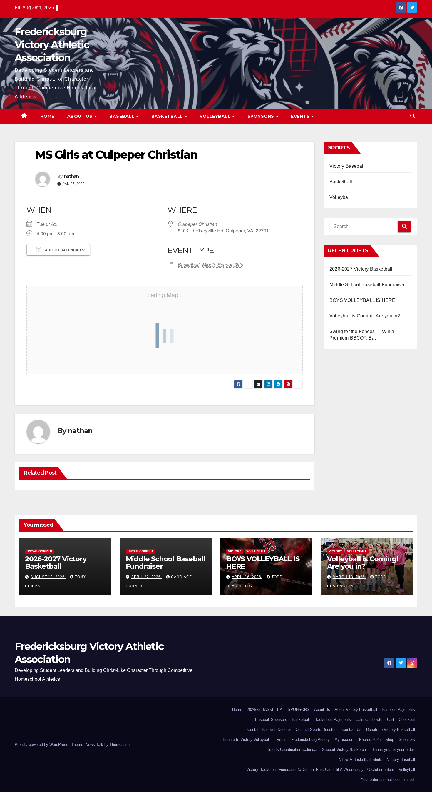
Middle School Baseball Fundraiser (367, 284)
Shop (389, 739)
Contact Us (351, 729)
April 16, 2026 (247, 577)
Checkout (407, 719)
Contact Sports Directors (317, 729)
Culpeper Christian (197, 224)
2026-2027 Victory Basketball (361, 269)
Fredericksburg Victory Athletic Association (52, 45)
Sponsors (261, 116)
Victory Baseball (346, 166)
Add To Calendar (62, 250)
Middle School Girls (222, 264)
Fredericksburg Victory (310, 739)
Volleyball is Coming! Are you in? (364, 315)
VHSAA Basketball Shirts (360, 759)
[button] (412, 116)
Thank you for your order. (393, 749)
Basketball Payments (332, 719)
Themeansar (120, 744)
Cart (390, 719)
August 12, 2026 (48, 577)
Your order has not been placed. (388, 779)
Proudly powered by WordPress (42, 744)
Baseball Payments (398, 709)
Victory (234, 551)
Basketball (167, 116)
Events (301, 116)
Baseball (122, 116)
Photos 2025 (370, 739)
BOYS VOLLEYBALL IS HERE (362, 300)
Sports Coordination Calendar (292, 749)
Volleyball (216, 116)
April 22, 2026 (146, 577)
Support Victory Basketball (345, 749)
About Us (80, 116)
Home (47, 116)
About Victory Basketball (356, 709)
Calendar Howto (369, 719)
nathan (71, 176)
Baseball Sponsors (271, 719)
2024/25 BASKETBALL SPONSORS (278, 709)
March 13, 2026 (349, 577)
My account (344, 739)
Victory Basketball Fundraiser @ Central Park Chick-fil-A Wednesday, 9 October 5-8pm (320, 769)
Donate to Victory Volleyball (246, 739)
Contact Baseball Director (269, 729)
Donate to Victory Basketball (390, 729)
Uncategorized (39, 551)
